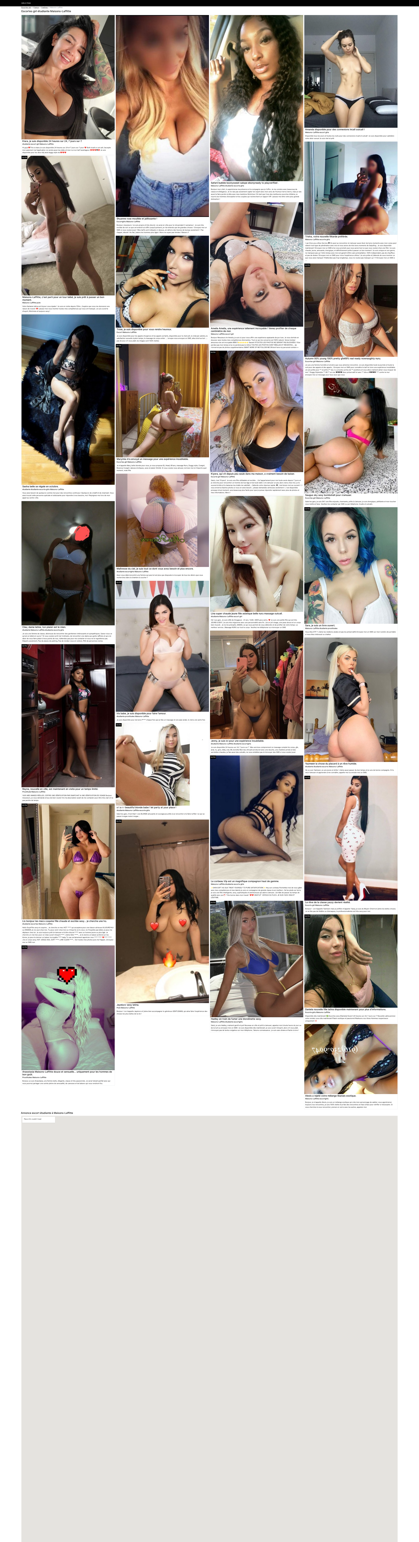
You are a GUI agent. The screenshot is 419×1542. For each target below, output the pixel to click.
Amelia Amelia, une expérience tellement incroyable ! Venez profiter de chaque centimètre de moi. (253, 329)
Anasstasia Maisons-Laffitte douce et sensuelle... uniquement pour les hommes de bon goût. (67, 1073)
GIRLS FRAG (26, 3)
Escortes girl (26, 7)
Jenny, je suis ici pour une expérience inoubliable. (237, 740)
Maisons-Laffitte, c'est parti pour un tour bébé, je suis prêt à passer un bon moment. (63, 298)
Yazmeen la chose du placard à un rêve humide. (331, 763)
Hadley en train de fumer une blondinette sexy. (236, 1019)
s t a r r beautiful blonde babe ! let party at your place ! (146, 807)
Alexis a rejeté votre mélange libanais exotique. (330, 1095)
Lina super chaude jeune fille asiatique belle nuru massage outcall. (246, 613)
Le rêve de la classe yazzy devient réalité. (327, 902)
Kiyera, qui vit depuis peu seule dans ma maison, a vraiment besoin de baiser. (253, 473)
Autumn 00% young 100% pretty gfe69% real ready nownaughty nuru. (343, 358)
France (36, 7)
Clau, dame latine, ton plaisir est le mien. (44, 627)
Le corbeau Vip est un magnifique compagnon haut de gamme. (245, 881)
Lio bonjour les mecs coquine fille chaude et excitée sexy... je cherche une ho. (64, 921)
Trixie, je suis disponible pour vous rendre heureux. (144, 329)
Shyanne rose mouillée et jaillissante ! (137, 218)
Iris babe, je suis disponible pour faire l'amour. (141, 713)
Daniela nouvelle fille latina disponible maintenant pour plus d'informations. (345, 1009)
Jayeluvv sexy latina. (128, 1004)
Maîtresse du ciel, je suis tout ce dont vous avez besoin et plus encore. (155, 568)
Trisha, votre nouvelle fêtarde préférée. (326, 236)
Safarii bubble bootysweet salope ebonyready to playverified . (245, 182)
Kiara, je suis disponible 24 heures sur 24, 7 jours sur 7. (52, 141)
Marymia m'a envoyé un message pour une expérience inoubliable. (153, 459)
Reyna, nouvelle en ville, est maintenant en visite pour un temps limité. (60, 789)
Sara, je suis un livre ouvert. (320, 625)
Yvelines (44, 7)
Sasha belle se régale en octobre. (40, 486)
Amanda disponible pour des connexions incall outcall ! (335, 129)
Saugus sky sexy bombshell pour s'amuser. (328, 495)
